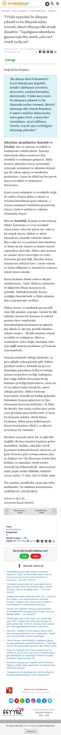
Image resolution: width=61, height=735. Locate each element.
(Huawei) (46, 692)
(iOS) (37, 692)
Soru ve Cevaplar (19, 11)
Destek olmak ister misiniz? (44, 709)
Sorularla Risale (13, 529)
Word (19, 540)
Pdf (31, 540)
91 (7, 535)
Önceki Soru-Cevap (20, 511)
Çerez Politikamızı (30, 725)
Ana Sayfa (5, 11)
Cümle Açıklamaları (37, 11)
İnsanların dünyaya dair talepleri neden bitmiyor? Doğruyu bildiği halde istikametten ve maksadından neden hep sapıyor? (31, 665)
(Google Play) (28, 692)
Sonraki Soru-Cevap (41, 511)
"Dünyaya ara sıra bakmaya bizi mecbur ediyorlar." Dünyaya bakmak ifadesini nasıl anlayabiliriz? (31, 673)
